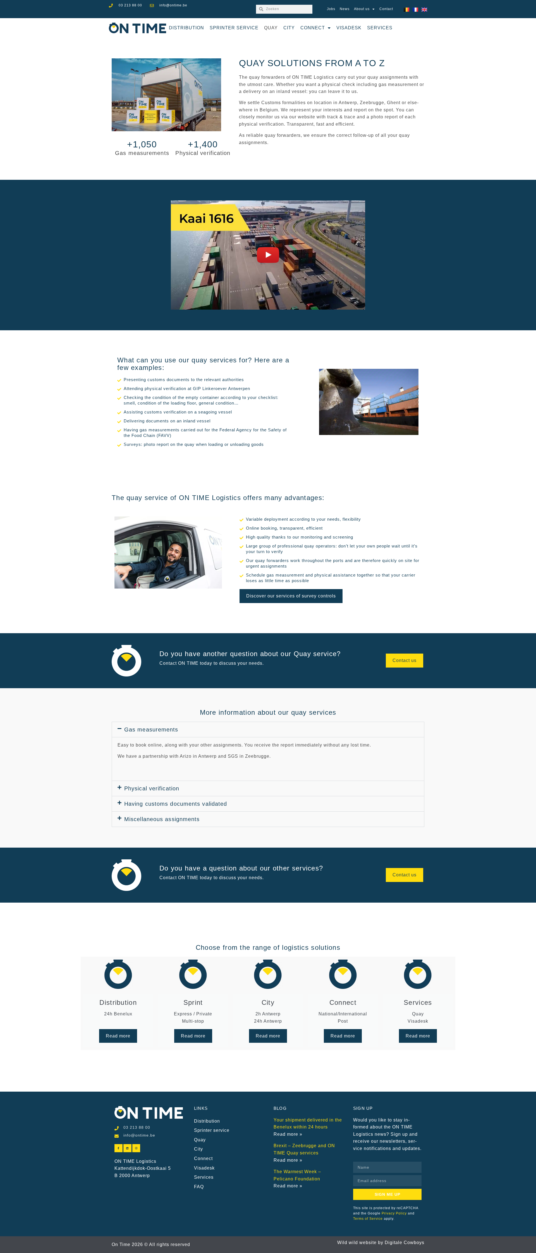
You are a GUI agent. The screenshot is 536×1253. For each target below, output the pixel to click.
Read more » (288, 1134)
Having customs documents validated (175, 804)
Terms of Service (368, 1219)
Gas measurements (151, 729)
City (289, 27)
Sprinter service (234, 27)
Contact (386, 9)
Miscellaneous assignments (162, 819)
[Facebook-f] (118, 1148)
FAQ (199, 1186)
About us (362, 9)
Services (380, 27)
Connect (312, 27)
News (345, 9)
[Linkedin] (127, 1148)
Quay (271, 27)
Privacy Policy (394, 1213)
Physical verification (151, 788)
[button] (268, 255)
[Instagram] (136, 1148)
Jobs (331, 9)
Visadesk (349, 27)
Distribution (186, 27)
